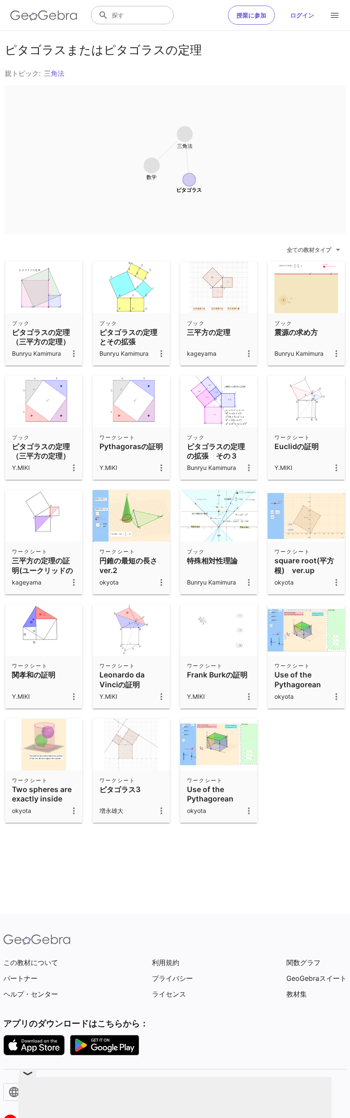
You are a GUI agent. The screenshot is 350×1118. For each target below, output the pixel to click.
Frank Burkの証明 (217, 674)
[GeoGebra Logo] (43, 15)
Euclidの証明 (296, 446)
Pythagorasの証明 (131, 446)
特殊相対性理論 (212, 560)
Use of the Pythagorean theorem (210, 799)
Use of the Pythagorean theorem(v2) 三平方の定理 (305, 689)
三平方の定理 (208, 332)
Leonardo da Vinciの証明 (122, 679)
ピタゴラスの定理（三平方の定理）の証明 (41, 342)
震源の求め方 (296, 332)
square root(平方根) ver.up (304, 565)
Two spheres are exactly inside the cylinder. (42, 799)
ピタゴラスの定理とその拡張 (128, 337)
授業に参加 (251, 15)
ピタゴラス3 (119, 789)
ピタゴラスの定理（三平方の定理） (41, 451)
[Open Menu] (335, 15)
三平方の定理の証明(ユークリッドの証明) (42, 570)
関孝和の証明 (33, 674)
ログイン (302, 15)
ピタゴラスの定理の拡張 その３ (216, 451)
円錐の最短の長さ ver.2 (128, 565)
